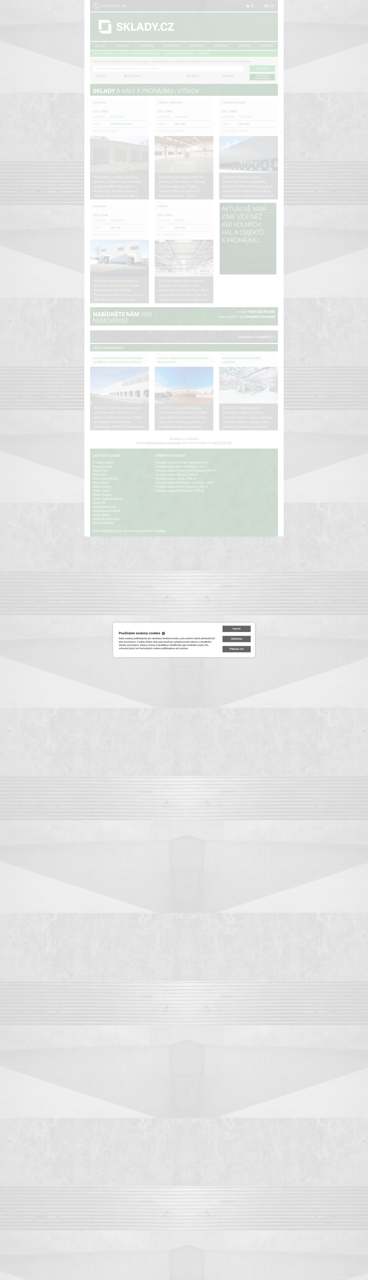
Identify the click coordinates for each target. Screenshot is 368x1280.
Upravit (236, 628)
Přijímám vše (236, 649)
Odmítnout (236, 639)
